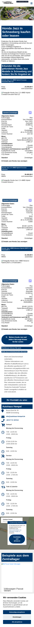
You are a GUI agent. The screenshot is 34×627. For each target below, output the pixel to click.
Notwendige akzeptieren (17, 612)
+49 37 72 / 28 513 (12, 420)
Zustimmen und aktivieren (17, 539)
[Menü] (31, 3)
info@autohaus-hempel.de (15, 416)
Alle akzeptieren (17, 622)
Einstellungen (17, 617)
